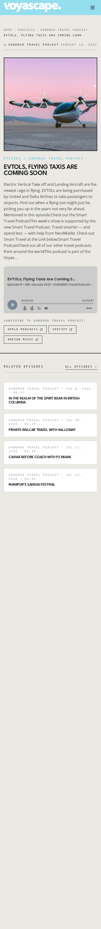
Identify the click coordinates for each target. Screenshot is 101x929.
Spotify (60, 329)
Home (8, 29)
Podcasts (26, 29)
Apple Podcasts (23, 329)
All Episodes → (81, 366)
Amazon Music (21, 339)
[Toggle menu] (92, 7)
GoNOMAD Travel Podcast (64, 29)
